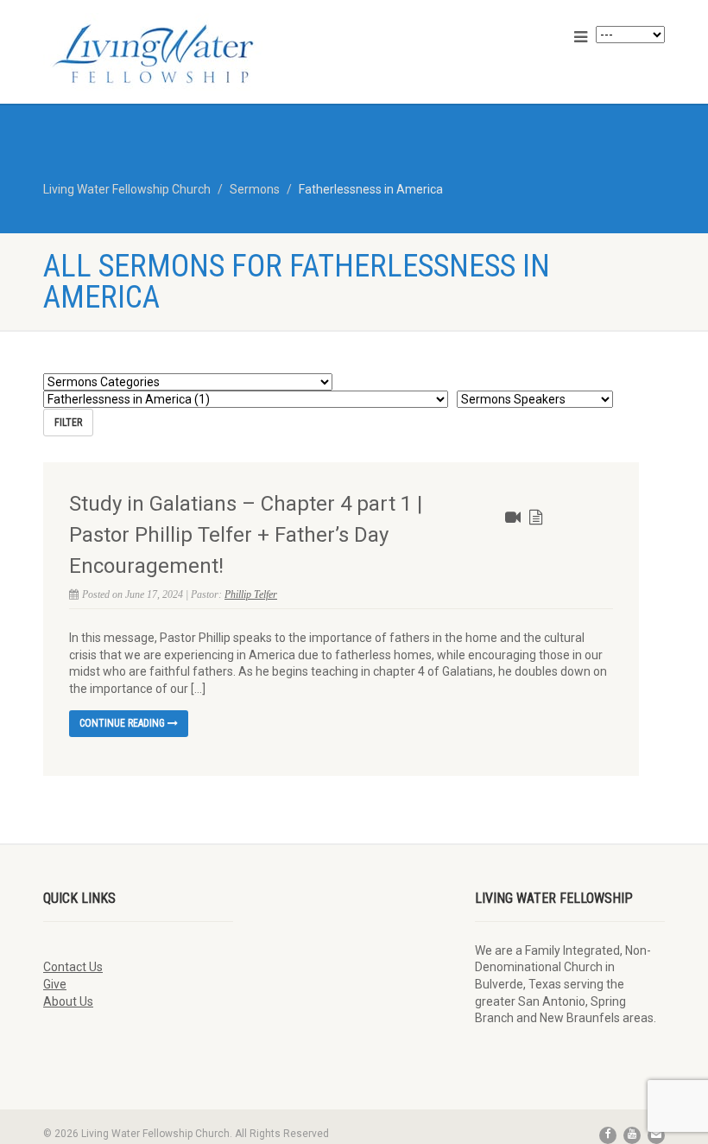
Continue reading (123, 723)
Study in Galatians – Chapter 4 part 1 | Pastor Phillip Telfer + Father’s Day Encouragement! (245, 535)
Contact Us (73, 967)
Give (54, 984)
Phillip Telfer (250, 594)
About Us (68, 1001)
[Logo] (192, 53)
